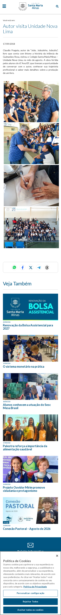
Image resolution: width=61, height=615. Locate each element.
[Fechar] (57, 555)
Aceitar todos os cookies (30, 610)
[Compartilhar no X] (31, 267)
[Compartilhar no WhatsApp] (14, 267)
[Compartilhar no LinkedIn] (47, 267)
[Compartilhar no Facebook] (22, 267)
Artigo (6, 522)
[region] (30, 583)
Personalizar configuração (30, 593)
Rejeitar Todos (30, 601)
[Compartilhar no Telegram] (39, 267)
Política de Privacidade (35, 586)
